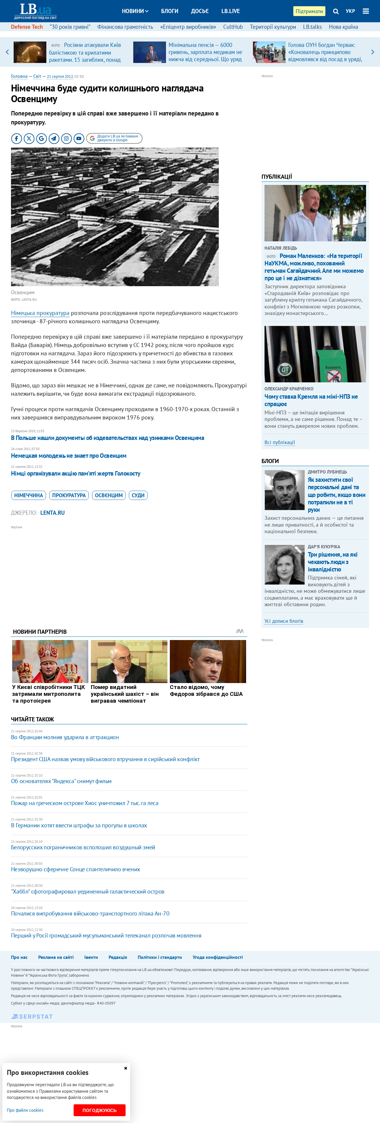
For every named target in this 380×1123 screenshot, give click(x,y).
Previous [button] (7, 52)
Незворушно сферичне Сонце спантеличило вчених (75, 869)
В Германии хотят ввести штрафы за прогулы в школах (79, 825)
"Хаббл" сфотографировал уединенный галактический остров (87, 891)
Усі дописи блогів (284, 621)
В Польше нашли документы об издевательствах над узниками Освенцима (107, 438)
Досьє (200, 11)
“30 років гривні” (70, 26)
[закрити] (125, 1068)
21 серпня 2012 (60, 76)
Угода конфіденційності (218, 957)
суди (138, 495)
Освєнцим (109, 495)
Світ (37, 76)
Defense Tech (27, 26)
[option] (71, 52)
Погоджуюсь (100, 1110)
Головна (19, 76)
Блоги (169, 11)
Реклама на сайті (56, 957)
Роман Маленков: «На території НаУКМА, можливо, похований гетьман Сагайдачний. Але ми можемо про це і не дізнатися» (314, 267)
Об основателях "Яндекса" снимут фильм (61, 781)
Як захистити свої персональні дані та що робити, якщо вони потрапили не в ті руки (336, 495)
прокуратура (69, 495)
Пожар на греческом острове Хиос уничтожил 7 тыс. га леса (85, 803)
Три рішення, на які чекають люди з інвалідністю (333, 561)
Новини (133, 11)
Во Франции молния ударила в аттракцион (65, 737)
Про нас (19, 957)
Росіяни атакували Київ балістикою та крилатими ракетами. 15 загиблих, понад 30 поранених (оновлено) (85, 55)
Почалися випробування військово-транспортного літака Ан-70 (90, 913)
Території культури (273, 26)
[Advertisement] (129, 572)
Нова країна (343, 26)
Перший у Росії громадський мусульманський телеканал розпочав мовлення (106, 935)
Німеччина (28, 495)
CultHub (233, 26)
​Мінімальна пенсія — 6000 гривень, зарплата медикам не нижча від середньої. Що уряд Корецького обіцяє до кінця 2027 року (205, 59)
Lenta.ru (52, 512)
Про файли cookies (25, 1110)
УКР (350, 11)
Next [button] (372, 52)
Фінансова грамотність (125, 26)
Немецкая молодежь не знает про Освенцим (68, 456)
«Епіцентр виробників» (188, 26)
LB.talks (312, 26)
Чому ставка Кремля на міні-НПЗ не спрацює (311, 400)
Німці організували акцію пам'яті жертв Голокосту (75, 473)
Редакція (118, 957)
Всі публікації (280, 442)
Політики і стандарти (160, 957)
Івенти (91, 957)
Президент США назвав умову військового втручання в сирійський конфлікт (105, 759)
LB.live (230, 11)
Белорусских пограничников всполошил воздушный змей (83, 847)
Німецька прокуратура (40, 313)
